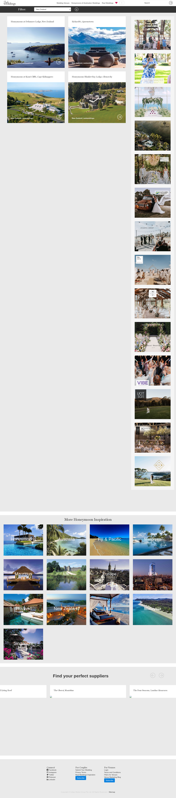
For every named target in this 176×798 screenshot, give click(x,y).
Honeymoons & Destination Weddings (85, 3)
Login (106, 770)
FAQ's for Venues (110, 775)
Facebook (52, 770)
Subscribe (81, 778)
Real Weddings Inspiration (85, 775)
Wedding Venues (63, 3)
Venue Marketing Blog (112, 777)
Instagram (52, 772)
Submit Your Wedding (83, 770)
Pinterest (52, 777)
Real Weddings (107, 3)
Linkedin (51, 779)
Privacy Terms (80, 772)
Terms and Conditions (112, 772)
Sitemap (112, 792)
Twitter (51, 775)
